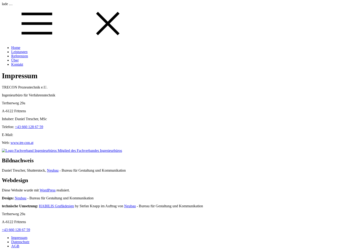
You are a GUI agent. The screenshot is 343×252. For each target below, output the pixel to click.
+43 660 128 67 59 (29, 127)
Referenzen (19, 56)
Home (15, 48)
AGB (15, 246)
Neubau (53, 170)
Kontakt (17, 64)
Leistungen (19, 52)
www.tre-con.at (21, 143)
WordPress (48, 190)
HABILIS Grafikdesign (56, 206)
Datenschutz (20, 242)
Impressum (19, 238)
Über (15, 60)
